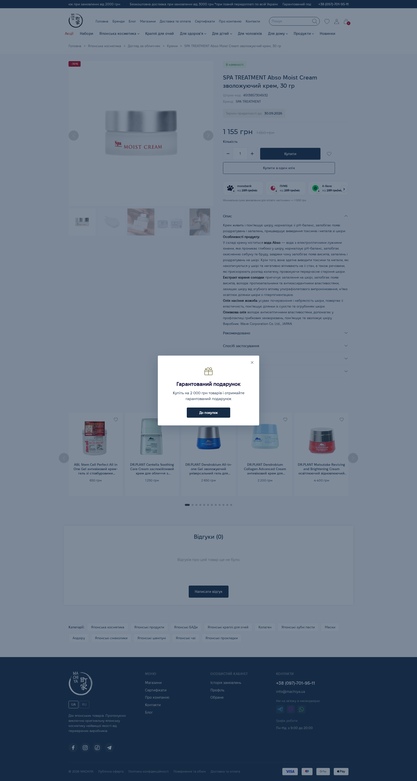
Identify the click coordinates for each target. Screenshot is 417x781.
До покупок (208, 413)
